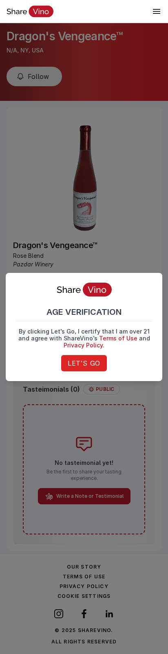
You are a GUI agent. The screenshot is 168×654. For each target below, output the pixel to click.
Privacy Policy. (84, 345)
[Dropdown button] (156, 11)
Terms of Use (118, 338)
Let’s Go (84, 363)
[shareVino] (30, 11)
